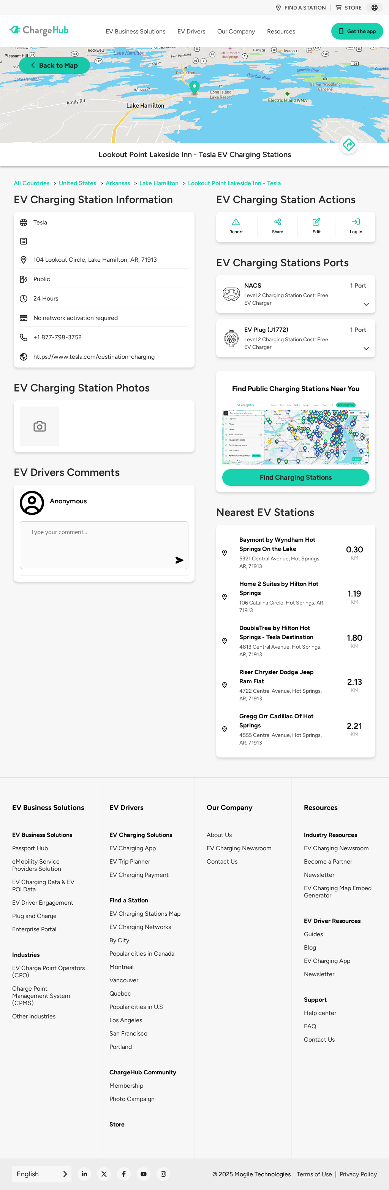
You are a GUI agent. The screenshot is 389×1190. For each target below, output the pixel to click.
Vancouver (123, 980)
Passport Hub (30, 848)
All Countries (31, 183)
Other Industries (33, 1016)
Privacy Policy (358, 1174)
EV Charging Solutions (140, 834)
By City (119, 940)
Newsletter (319, 874)
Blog (310, 947)
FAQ (310, 1026)
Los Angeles (125, 1020)
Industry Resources (330, 834)
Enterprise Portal (34, 929)
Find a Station (128, 900)
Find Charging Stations (296, 477)
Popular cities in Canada (141, 953)
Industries (26, 954)
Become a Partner (328, 861)
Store (353, 8)
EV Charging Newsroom (239, 848)
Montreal (121, 966)
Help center (320, 1013)
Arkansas (118, 183)
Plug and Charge (34, 916)
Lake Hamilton (159, 183)
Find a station (305, 8)
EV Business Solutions (42, 834)
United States (77, 183)
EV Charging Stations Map (144, 913)
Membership (126, 1085)
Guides (313, 934)
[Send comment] (179, 560)
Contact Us (222, 861)
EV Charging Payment (139, 874)
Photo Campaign (132, 1098)
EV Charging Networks (140, 927)
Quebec (120, 993)
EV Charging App (132, 848)
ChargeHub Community (142, 1072)
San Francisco (128, 1033)
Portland (120, 1046)
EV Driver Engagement (42, 902)
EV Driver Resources (332, 920)
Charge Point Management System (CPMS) (41, 996)
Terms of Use (314, 1174)
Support (315, 999)
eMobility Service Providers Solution (36, 865)
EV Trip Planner (129, 861)
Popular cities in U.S (136, 1006)
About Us (219, 834)
